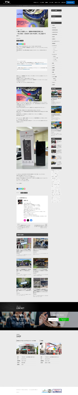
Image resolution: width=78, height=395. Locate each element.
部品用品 (54, 56)
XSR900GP (53, 195)
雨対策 (59, 184)
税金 (57, 194)
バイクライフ (54, 45)
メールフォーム (53, 319)
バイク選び (53, 171)
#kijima (43, 63)
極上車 (59, 190)
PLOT (59, 189)
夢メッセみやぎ (58, 170)
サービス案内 (42, 2)
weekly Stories (55, 32)
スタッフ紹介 (51, 2)
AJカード (57, 186)
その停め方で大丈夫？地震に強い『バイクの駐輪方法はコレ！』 (59, 146)
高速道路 (56, 176)
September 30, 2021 (26, 69)
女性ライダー (57, 179)
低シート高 (53, 179)
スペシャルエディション (55, 200)
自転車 (53, 67)
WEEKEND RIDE (55, 29)
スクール (55, 198)
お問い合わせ (63, 2)
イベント (53, 74)
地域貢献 (53, 190)
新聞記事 (54, 78)
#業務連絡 (37, 63)
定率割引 (53, 176)
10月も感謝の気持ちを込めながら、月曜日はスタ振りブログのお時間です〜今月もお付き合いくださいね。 (40, 226)
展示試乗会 (53, 170)
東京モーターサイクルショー (55, 197)
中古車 (53, 25)
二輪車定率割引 (54, 178)
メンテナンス (54, 54)
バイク (53, 65)
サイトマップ (18, 389)
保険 (53, 72)
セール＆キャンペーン (55, 41)
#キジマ (40, 63)
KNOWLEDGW (54, 34)
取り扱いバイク (36, 2)
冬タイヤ (57, 171)
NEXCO (52, 184)
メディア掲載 (54, 76)
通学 (52, 198)
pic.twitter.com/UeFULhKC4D (27, 65)
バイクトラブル (55, 60)
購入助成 (55, 184)
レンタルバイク (55, 50)
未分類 (53, 84)
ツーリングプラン (57, 181)
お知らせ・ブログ (57, 2)
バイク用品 (21, 40)
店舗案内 (46, 2)
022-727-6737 (23, 318)
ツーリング (54, 47)
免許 (53, 63)
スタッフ (53, 82)
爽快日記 (18, 40)
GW (57, 178)
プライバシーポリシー (24, 389)
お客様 (53, 69)
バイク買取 (58, 192)
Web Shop (54, 27)
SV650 (54, 194)
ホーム (17, 5)
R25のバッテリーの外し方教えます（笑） (59, 141)
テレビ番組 (54, 80)
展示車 (56, 173)
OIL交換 (56, 190)
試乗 (53, 52)
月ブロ (60, 200)
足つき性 (53, 181)
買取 (52, 194)
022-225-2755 (22, 323)
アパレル (53, 173)
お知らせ (53, 38)
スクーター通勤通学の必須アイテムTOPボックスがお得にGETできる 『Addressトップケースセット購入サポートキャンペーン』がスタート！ (23, 227)
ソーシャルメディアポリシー (33, 389)
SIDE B (53, 36)
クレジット (53, 187)
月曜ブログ (53, 192)
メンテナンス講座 (55, 57)
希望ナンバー (53, 186)
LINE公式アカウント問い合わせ (64, 319)
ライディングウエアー (54, 189)
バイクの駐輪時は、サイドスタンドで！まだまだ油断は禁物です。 (59, 163)
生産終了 (60, 194)
